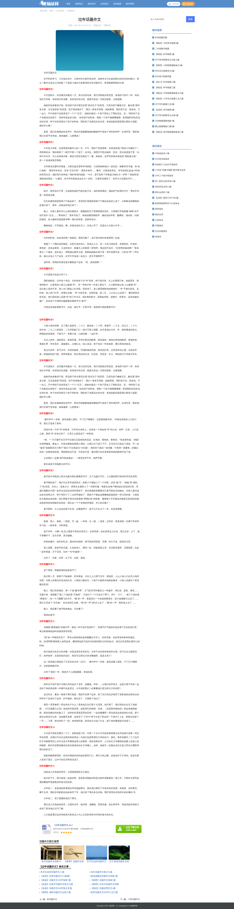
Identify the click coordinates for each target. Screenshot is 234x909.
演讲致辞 (117, 4)
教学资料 (130, 4)
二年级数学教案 (162, 49)
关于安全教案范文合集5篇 (166, 115)
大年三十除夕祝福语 (164, 176)
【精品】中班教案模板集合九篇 (169, 93)
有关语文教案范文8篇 (164, 71)
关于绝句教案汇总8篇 (164, 104)
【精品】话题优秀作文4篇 (103, 888)
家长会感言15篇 (162, 192)
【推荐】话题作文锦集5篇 (103, 880)
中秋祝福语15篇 (162, 153)
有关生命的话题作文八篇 (52, 872)
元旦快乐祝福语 (162, 159)
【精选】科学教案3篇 (164, 54)
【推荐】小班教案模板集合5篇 (169, 65)
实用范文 (79, 4)
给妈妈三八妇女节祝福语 (166, 164)
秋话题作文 (52, 899)
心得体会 (159, 220)
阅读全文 (97, 25)
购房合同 (159, 214)
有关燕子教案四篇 (163, 76)
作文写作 (60, 11)
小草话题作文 (134, 899)
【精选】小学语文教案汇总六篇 (169, 99)
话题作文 (71, 11)
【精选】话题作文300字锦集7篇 (55, 880)
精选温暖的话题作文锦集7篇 (104, 876)
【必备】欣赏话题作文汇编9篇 (55, 876)
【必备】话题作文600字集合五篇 (56, 888)
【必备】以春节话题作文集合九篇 (56, 884)
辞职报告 (159, 209)
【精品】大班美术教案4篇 (166, 43)
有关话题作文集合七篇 (101, 872)
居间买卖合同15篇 (163, 187)
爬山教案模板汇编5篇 (164, 126)
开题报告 (159, 226)
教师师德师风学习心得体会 (167, 203)
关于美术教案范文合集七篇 (167, 60)
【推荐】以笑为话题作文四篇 (105, 884)
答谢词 (158, 237)
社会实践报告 (161, 231)
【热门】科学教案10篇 (165, 82)
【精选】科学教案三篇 (165, 87)
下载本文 (107, 25)
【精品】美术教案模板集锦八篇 (169, 132)
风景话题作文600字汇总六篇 (104, 892)
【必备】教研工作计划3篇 (166, 198)
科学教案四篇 (161, 37)
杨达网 (111, 906)
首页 (68, 4)
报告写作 (92, 4)
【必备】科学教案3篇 (164, 110)
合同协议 (104, 4)
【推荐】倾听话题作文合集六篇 (55, 892)
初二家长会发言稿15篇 (165, 181)
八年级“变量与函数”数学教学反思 (170, 170)
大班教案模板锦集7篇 (164, 121)
